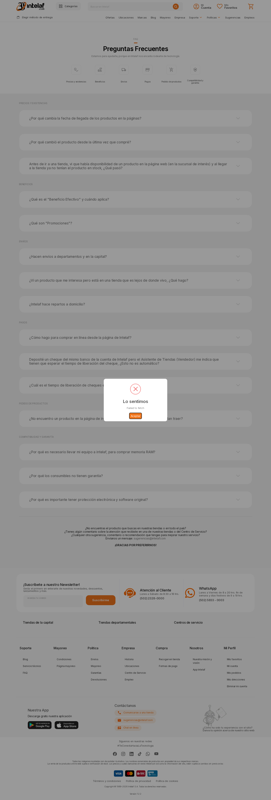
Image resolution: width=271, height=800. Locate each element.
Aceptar (135, 415)
